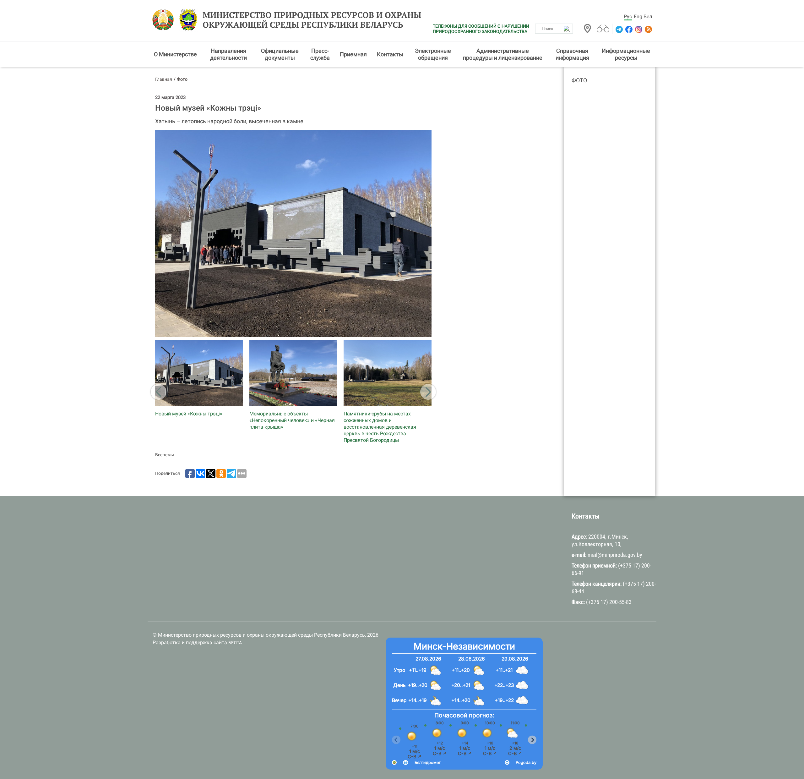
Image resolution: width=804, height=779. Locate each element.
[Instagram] (638, 29)
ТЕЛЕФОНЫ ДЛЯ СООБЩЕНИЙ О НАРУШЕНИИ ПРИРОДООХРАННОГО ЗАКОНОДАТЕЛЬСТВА (481, 29)
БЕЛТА (235, 642)
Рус (628, 16)
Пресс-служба (320, 54)
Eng (638, 16)
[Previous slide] (396, 740)
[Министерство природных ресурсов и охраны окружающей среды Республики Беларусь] (164, 20)
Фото (579, 80)
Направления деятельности (228, 54)
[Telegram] (618, 29)
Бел (648, 16)
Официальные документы (280, 54)
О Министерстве (175, 54)
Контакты (390, 54)
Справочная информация (572, 54)
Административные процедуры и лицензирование (502, 54)
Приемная (353, 54)
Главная (163, 79)
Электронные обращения (433, 54)
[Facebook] (628, 29)
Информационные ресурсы (626, 54)
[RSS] (648, 29)
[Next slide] (532, 740)
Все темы (164, 454)
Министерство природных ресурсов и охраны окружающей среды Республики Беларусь (312, 20)
